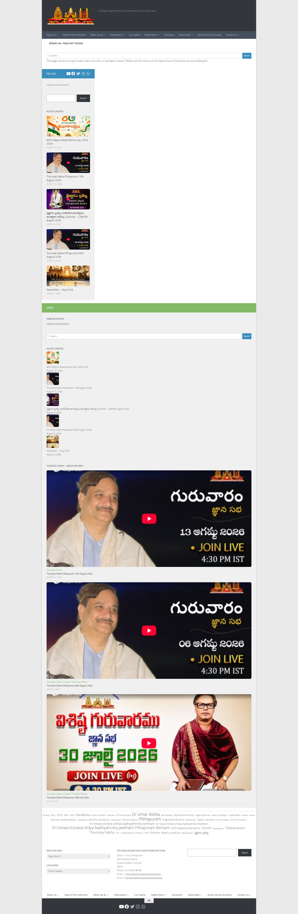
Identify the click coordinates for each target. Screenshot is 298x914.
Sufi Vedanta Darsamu (185, 828)
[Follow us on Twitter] (78, 73)
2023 (59, 815)
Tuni (117, 833)
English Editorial (202, 815)
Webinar (155, 832)
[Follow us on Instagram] (83, 73)
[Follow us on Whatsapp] (88, 73)
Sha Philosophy (222, 820)
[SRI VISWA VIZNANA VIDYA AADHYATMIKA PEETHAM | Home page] (71, 15)
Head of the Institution (74, 34)
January (252, 815)
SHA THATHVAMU (238, 820)
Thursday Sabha (54, 570)
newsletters (116, 820)
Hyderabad (234, 815)
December (111, 815)
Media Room (150, 34)
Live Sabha (134, 34)
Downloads (184, 34)
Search (83, 98)
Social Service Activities (209, 34)
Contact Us (231, 34)
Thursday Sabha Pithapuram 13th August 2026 (69, 388)
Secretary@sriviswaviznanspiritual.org (144, 877)
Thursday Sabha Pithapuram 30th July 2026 (68, 797)
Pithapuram (150, 819)
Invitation (244, 815)
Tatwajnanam (235, 828)
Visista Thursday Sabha (75, 682)
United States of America (132, 833)
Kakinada (55, 819)
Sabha (200, 819)
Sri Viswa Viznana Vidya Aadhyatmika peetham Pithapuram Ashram (111, 828)
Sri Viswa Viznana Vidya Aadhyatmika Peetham (182, 823)
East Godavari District (184, 815)
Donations (169, 34)
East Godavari (166, 815)
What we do (96, 34)
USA (146, 832)
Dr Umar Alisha (146, 814)
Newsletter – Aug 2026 (60, 289)
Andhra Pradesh (99, 815)
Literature (82, 819)
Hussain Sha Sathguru (219, 815)
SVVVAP (206, 828)
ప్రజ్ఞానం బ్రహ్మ (201, 832)
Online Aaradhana (130, 820)
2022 (53, 815)
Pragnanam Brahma (173, 819)
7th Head (45, 815)
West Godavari (187, 833)
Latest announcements (58, 85)
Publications (116, 34)
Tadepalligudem (218, 829)
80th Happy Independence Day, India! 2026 (67, 367)
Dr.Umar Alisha (123, 815)
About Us (51, 34)
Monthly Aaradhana (99, 819)
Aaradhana (83, 815)
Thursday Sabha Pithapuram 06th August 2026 (69, 429)
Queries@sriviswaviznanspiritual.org (143, 874)
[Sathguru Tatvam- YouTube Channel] (68, 73)
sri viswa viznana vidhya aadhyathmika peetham (122, 824)
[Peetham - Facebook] (73, 73)
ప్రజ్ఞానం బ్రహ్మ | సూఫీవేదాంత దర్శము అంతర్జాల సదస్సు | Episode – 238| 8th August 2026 (67, 216)
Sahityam (210, 819)
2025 (72, 815)
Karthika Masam (68, 819)
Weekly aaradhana (171, 832)
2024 (66, 815)
